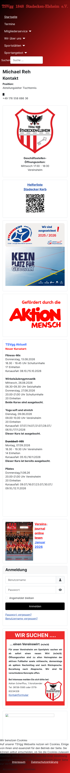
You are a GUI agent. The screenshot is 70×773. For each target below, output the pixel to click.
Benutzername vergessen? (21, 618)
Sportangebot (13, 52)
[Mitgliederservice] (30, 31)
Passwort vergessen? (18, 614)
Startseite (10, 17)
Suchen (5, 60)
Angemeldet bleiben (21, 598)
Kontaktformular (18, 695)
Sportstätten (12, 45)
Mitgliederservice (16, 31)
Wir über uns (12, 38)
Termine (9, 24)
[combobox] (26, 60)
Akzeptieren (10, 769)
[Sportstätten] (23, 45)
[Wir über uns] (23, 38)
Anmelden (35, 606)
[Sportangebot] (25, 52)
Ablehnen (29, 769)
